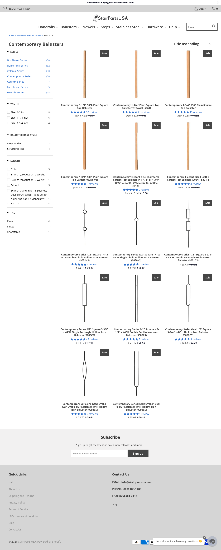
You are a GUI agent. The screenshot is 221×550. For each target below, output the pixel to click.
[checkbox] (30, 112)
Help (11, 482)
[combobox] (202, 27)
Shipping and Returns (21, 495)
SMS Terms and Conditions (24, 516)
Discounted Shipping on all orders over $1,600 (110, 2)
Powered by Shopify (49, 541)
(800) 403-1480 (19, 9)
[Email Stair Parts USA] (5, 9)
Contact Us (15, 529)
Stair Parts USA (27, 541)
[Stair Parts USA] (110, 18)
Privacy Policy (17, 502)
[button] (48, 27)
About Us (14, 489)
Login (202, 9)
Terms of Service (18, 509)
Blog (11, 522)
